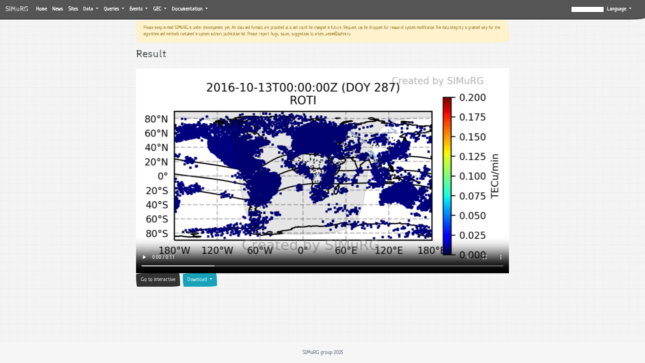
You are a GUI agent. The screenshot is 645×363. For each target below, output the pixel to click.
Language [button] (617, 9)
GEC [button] (158, 9)
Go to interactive (158, 280)
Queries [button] (112, 9)
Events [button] (137, 9)
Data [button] (88, 9)
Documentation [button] (188, 9)
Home (43, 9)
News (57, 9)
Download (197, 280)
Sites (73, 9)
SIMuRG (16, 9)
